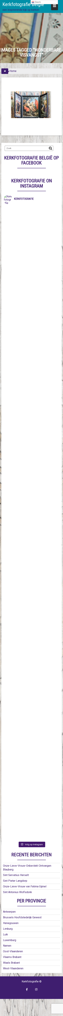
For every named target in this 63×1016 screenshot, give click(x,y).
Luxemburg (9, 940)
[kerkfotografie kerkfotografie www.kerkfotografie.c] (31, 666)
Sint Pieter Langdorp (15, 880)
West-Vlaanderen (13, 968)
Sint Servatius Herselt (16, 875)
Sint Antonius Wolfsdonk (17, 892)
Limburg (8, 928)
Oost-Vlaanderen (13, 951)
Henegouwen (10, 923)
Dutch (37, 2)
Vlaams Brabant (12, 957)
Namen (7, 945)
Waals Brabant (11, 962)
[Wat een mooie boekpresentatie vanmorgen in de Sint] (31, 413)
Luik (5, 934)
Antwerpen (9, 911)
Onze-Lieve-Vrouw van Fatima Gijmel (24, 886)
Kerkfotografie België (23, 4)
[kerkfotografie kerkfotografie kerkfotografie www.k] (31, 223)
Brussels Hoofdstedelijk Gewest (22, 917)
